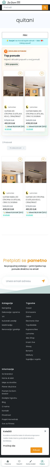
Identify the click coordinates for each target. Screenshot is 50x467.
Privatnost (6, 415)
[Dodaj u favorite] (20, 73)
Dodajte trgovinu (9, 398)
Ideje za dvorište (9, 382)
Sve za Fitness (8, 423)
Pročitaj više (9, 445)
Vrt (3, 316)
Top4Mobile (31, 325)
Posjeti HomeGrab (10, 419)
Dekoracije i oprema (11, 312)
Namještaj (6, 308)
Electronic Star (32, 321)
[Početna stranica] (9, 2)
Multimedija (7, 325)
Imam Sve (30, 342)
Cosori (29, 308)
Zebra (28, 316)
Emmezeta (31, 312)
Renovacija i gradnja (11, 329)
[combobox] (22, 7)
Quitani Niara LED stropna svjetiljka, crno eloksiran (35, 114)
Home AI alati (8, 378)
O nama (5, 406)
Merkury (29, 355)
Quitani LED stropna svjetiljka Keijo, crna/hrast (13, 114)
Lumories (12, 107)
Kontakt (5, 410)
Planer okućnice (9, 386)
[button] (16, 148)
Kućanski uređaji (9, 321)
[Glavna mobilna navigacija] (18, 2)
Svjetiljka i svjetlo (33, 359)
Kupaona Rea (32, 329)
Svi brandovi (7, 374)
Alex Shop (30, 338)
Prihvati (36, 450)
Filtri (25, 35)
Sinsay (29, 346)
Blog (4, 402)
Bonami (29, 350)
